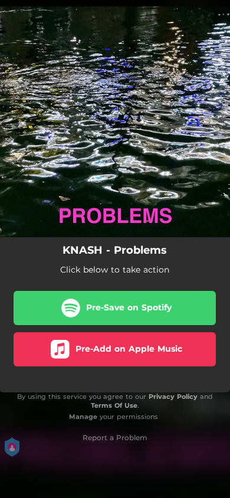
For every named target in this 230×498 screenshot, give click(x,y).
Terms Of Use (114, 405)
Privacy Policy (173, 396)
